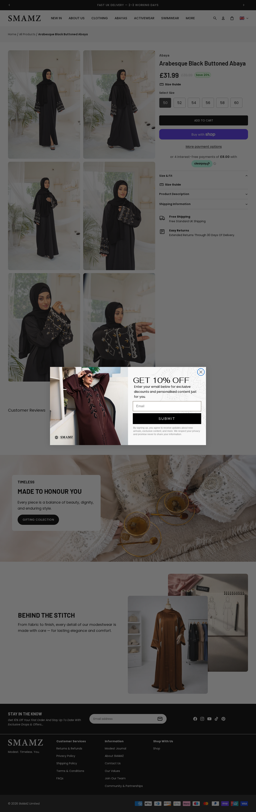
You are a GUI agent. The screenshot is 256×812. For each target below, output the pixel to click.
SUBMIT (167, 418)
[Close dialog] (200, 372)
